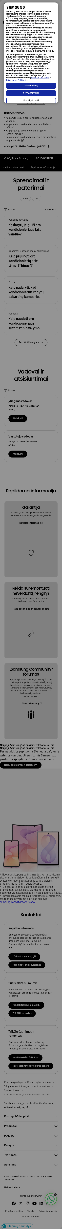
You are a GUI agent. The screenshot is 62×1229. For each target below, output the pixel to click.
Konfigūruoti (31, 100)
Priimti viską (31, 85)
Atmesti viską (31, 93)
